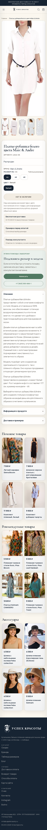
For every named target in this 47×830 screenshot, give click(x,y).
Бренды (5, 752)
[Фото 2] (13, 126)
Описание (8, 294)
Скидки (4, 747)
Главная (4, 18)
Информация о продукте (15, 411)
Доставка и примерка (13, 420)
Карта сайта (7, 783)
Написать (23, 276)
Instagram (5, 800)
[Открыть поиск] (38, 9)
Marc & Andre (16, 169)
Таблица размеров (35, 172)
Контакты (5, 795)
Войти (4, 804)
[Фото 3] (22, 126)
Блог (3, 761)
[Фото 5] (39, 126)
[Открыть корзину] (43, 9)
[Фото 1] (5, 126)
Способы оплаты (9, 778)
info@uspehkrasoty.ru (9, 821)
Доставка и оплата (10, 769)
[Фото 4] (31, 126)
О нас (4, 791)
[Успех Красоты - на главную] (21, 9)
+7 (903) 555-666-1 (23, 283)
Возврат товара (8, 774)
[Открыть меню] (3, 9)
